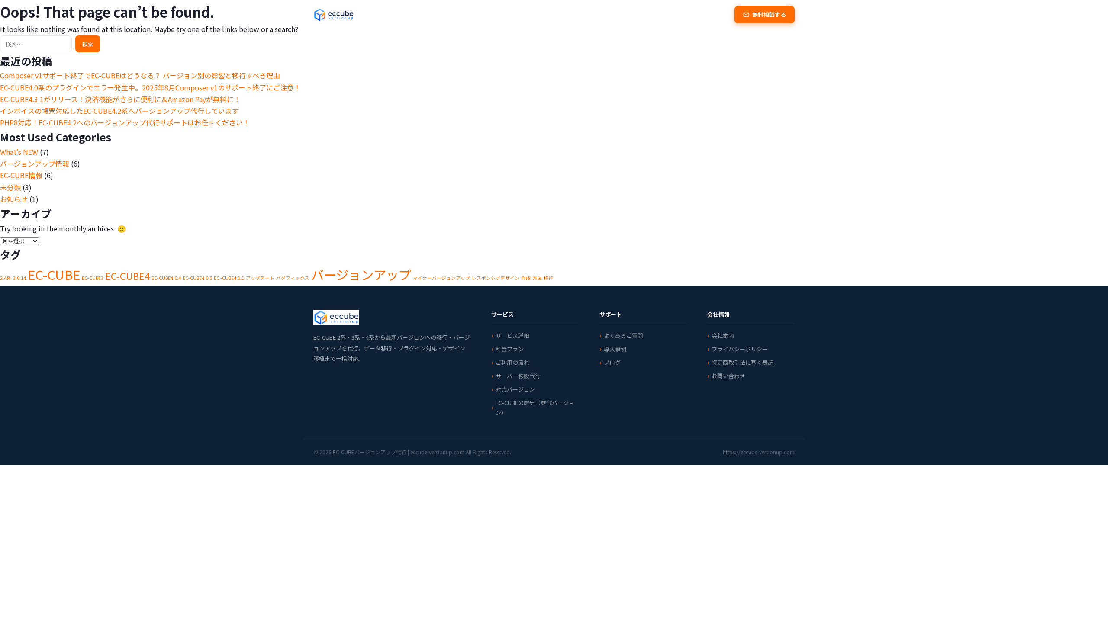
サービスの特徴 (455, 14)
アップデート (260, 278)
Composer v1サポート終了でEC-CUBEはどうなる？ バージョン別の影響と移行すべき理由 (140, 75)
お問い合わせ (728, 376)
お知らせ (14, 199)
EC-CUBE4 (127, 276)
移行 (548, 278)
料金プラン (501, 14)
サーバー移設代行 (518, 376)
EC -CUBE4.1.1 (229, 278)
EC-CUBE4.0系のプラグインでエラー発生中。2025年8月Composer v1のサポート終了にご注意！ (150, 87)
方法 (537, 278)
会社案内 (723, 335)
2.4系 (5, 278)
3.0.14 (19, 278)
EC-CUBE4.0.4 (166, 278)
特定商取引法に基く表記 (742, 362)
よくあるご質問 (623, 335)
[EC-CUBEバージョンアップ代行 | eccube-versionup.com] (333, 15)
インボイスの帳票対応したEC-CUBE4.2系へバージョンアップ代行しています (119, 111)
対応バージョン (582, 14)
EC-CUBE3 (92, 278)
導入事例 (615, 349)
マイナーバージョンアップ (441, 278)
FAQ (619, 14)
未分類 (10, 187)
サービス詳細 (512, 335)
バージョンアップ (361, 274)
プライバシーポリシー (740, 349)
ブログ (644, 14)
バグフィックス (292, 278)
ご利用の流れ (512, 362)
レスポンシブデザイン (495, 278)
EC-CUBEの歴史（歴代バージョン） (535, 407)
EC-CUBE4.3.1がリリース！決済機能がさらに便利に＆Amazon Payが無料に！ (120, 99)
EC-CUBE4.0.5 (197, 278)
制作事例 (539, 14)
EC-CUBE (54, 274)
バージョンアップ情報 (34, 163)
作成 (526, 278)
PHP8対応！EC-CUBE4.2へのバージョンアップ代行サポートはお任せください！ (125, 122)
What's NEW (19, 152)
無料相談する (769, 14)
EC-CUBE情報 (21, 175)
